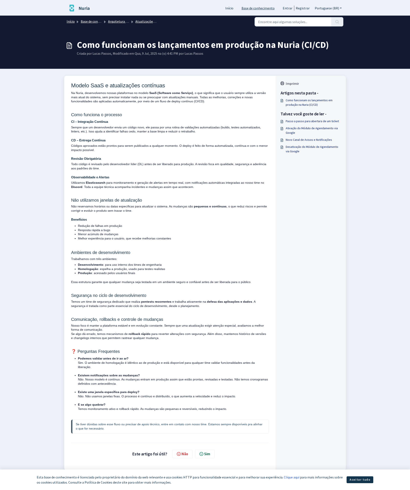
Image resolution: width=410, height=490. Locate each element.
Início (229, 8)
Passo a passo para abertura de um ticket (312, 121)
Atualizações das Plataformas (157, 21)
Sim (207, 453)
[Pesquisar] (337, 21)
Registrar (303, 8)
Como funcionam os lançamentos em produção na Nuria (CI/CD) (309, 102)
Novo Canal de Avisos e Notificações (309, 140)
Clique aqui (291, 477)
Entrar (287, 8)
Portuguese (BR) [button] (327, 8)
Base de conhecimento (258, 8)
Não (185, 453)
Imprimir (292, 83)
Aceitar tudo (360, 479)
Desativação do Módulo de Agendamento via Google (312, 149)
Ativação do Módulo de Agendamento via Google (312, 130)
